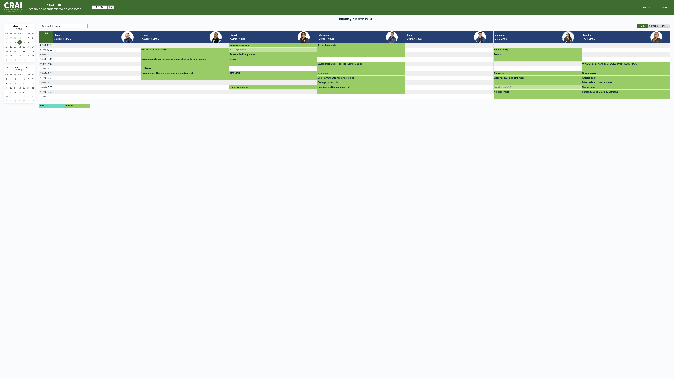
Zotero (497, 54)
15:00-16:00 (46, 82)
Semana (653, 26)
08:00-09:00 (46, 49)
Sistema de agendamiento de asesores (53, 9)
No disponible (501, 92)
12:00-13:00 (46, 68)
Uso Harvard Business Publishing (336, 78)
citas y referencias (239, 87)
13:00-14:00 (46, 73)
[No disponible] (238, 49)
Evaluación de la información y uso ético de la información (173, 59)
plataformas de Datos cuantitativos (601, 92)
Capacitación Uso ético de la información (340, 63)
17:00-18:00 (46, 92)
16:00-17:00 (46, 87)
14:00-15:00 (46, 78)
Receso (148, 68)
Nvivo (233, 59)
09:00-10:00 (46, 54)
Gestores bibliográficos (154, 49)
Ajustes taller (589, 78)
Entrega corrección (240, 45)
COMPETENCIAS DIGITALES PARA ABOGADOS (611, 63)
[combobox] (64, 26)
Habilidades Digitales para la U (334, 87)
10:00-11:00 (46, 59)
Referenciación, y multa (242, 54)
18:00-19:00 (46, 96)
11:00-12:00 (46, 64)
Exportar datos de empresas (509, 78)
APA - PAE (235, 73)
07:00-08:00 (46, 45)
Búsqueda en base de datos (597, 82)
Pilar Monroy (501, 49)
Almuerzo (499, 73)
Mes (664, 26)
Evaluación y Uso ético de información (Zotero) (167, 73)
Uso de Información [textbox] (52, 26)
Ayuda (646, 7)
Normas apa (588, 87)
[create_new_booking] (97, 45)
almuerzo (323, 73)
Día (642, 26)
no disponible (328, 45)
